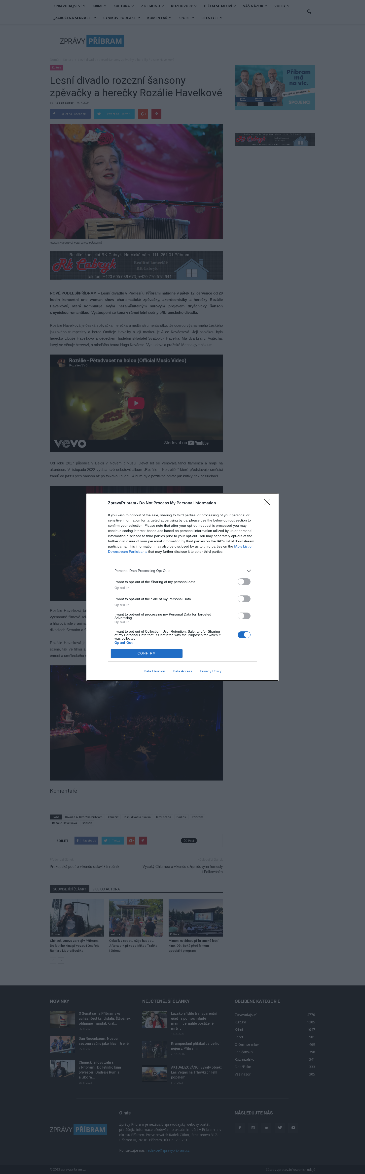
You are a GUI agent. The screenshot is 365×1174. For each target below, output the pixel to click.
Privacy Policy (210, 671)
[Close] (268, 503)
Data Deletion (154, 671)
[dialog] (182, 587)
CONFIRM (147, 653)
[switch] (244, 581)
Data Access (182, 671)
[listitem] (182, 570)
